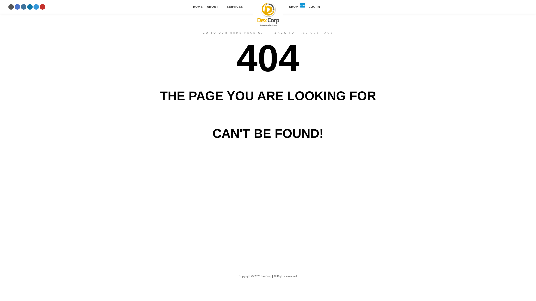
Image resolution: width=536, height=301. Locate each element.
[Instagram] (23, 7)
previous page (315, 32)
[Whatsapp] (36, 7)
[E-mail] (11, 7)
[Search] (524, 7)
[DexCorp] (268, 15)
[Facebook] (17, 7)
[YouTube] (42, 7)
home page (243, 32)
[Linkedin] (30, 7)
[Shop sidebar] (516, 7)
